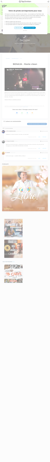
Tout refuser (25, 30)
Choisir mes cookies (18, 27)
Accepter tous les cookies (30, 27)
